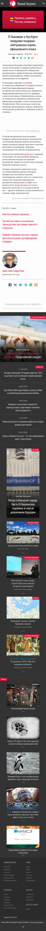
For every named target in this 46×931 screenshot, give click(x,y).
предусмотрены (22, 185)
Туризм (28, 872)
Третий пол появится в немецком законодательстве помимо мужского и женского (20, 224)
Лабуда (3, 679)
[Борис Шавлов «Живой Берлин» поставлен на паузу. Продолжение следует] (23, 361)
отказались (27, 83)
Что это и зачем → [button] (37, 922)
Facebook (7, 897)
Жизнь (28, 869)
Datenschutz (30, 900)
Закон (36, 54)
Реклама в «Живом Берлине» (14, 304)
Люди (28, 867)
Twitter (6, 894)
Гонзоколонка (33, 523)
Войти (28, 909)
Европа (35, 598)
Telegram (7, 900)
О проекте (7, 867)
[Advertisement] (23, 123)
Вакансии (7, 869)
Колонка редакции (38, 317)
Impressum (29, 897)
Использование (9, 875)
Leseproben (30, 894)
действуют (29, 154)
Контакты (7, 872)
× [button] (23, 926)
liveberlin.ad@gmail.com (32, 131)
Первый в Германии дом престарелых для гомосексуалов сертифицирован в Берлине (20, 238)
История (35, 450)
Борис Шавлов (27, 589)
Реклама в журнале (10, 880)
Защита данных (9, 878)
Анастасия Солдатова (15, 54)
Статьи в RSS (8, 905)
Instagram (7, 902)
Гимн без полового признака (15, 214)
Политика (29, 878)
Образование (30, 880)
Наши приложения (10, 908)
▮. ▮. (27, 549)
